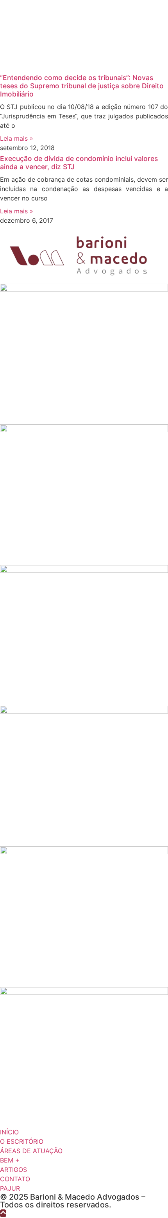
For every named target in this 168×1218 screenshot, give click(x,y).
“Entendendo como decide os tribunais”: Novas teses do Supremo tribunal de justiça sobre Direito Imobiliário (82, 85)
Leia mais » (16, 138)
